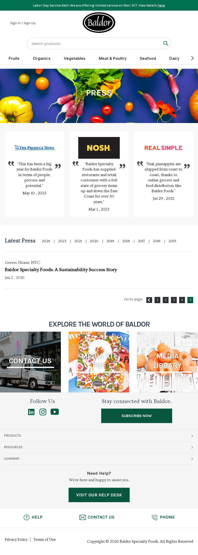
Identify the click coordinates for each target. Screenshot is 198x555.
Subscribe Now (136, 415)
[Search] (165, 43)
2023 (62, 241)
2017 (141, 241)
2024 (46, 241)
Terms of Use (44, 539)
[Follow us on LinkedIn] (31, 414)
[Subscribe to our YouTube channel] (54, 413)
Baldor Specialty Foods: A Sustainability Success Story (61, 269)
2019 (110, 241)
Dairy (174, 58)
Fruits (14, 58)
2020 (94, 241)
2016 (157, 241)
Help (37, 517)
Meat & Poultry (113, 58)
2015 (172, 241)
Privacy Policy (16, 539)
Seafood (148, 58)
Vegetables (74, 58)
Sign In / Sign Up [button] (22, 23)
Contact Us (101, 517)
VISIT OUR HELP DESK (99, 495)
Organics (41, 58)
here (161, 5)
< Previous (149, 300)
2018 (126, 241)
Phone (167, 517)
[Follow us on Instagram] (42, 414)
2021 (78, 241)
